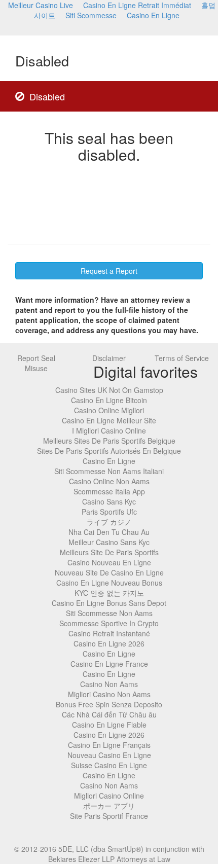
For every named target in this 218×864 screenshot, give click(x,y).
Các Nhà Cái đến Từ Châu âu (109, 714)
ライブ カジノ (109, 522)
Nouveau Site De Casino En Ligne (109, 572)
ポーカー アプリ (109, 806)
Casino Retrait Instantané (109, 633)
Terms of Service (182, 358)
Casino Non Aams (109, 684)
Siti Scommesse (91, 15)
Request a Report (109, 271)
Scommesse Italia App (109, 491)
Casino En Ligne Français (109, 745)
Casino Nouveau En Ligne (109, 562)
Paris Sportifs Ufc (109, 512)
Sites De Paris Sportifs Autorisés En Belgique (109, 451)
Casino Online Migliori (109, 410)
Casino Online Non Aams (109, 481)
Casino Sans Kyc (109, 501)
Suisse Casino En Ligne (109, 765)
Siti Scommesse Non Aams (109, 613)
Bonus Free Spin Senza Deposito (109, 704)
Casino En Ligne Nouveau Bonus (109, 583)
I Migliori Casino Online (109, 430)
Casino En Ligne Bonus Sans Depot (109, 603)
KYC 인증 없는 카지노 (109, 593)
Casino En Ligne (153, 15)
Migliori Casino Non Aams (109, 694)
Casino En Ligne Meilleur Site (109, 420)
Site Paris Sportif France (109, 816)
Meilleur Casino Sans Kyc (109, 542)
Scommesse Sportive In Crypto (109, 623)
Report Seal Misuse (36, 363)
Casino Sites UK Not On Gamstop (109, 390)
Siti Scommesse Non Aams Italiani (109, 471)
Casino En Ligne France (109, 664)
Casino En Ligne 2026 (109, 643)
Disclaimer (109, 358)
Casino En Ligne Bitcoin (109, 400)
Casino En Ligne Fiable (109, 724)
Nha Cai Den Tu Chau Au (109, 532)
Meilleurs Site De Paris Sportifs (109, 552)
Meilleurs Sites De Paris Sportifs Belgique (109, 441)
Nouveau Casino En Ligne (109, 755)
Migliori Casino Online (109, 795)
